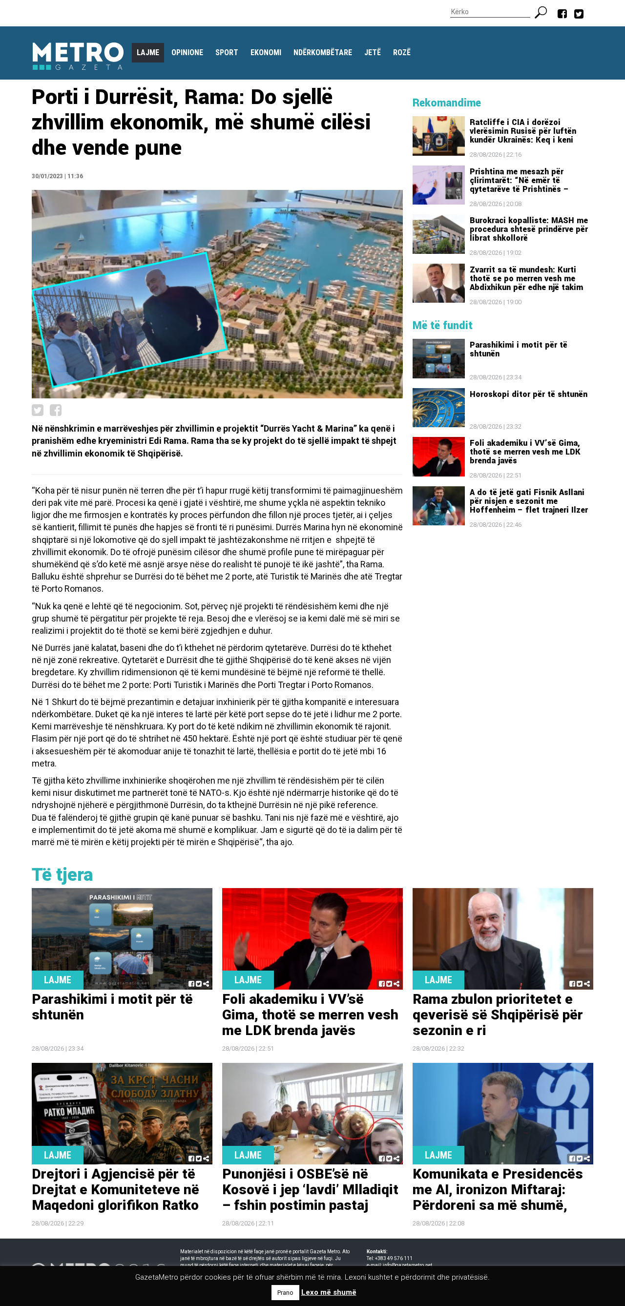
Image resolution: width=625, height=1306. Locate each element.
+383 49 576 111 (394, 1258)
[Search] (545, 11)
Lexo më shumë (328, 1292)
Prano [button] (285, 1292)
